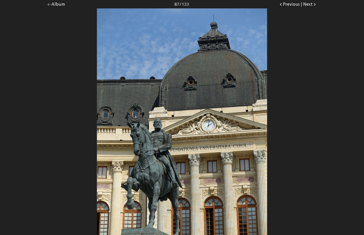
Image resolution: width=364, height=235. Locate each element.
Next (310, 5)
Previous (291, 5)
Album (58, 5)
